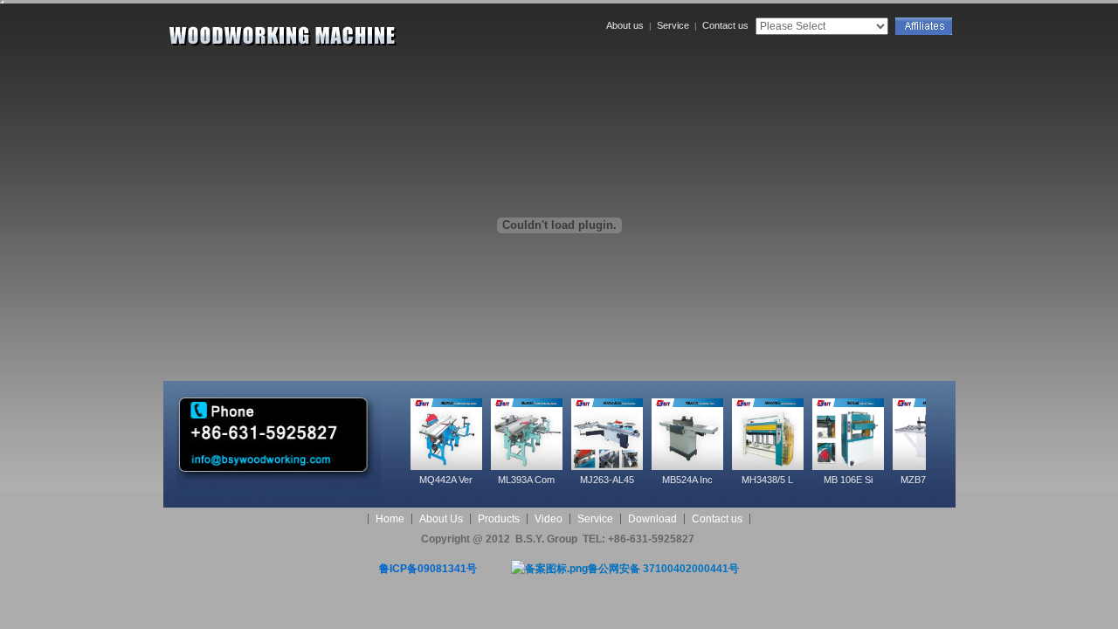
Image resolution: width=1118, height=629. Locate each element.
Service (673, 25)
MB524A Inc (559, 479)
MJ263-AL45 (479, 479)
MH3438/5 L (639, 479)
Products (499, 519)
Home (390, 519)
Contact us (725, 25)
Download (652, 519)
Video (548, 519)
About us (625, 25)
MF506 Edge (880, 479)
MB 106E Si (719, 479)
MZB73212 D (800, 479)
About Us (441, 519)
